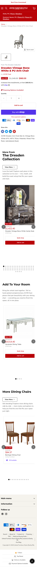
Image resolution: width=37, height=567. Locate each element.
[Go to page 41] (10, 269)
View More (9, 167)
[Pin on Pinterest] (14, 131)
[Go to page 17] (31, 266)
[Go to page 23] (10, 268)
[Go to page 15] (28, 266)
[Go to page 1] (3, 266)
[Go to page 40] (8, 269)
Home (3, 24)
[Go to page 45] (17, 269)
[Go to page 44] (15, 269)
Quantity (3, 93)
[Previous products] (4, 227)
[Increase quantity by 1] (19, 98)
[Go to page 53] (31, 269)
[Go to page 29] (21, 268)
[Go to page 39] (7, 269)
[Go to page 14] (26, 266)
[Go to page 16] (29, 266)
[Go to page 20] (5, 268)
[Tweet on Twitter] (6, 131)
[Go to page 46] (19, 269)
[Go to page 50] (26, 269)
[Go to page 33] (28, 268)
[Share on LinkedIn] (10, 131)
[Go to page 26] (15, 268)
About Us (12, 534)
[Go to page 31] (24, 268)
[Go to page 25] (14, 268)
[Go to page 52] (29, 269)
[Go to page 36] (33, 268)
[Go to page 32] (26, 268)
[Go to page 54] (33, 269)
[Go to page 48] (22, 269)
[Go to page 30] (22, 268)
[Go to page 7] (14, 266)
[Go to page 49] (24, 269)
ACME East (7, 74)
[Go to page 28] (19, 268)
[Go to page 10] (19, 266)
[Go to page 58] (21, 271)
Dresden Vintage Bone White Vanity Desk (19, 231)
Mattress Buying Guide (20, 536)
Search (5, 534)
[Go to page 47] (21, 269)
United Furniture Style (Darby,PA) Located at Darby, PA (17, 539)
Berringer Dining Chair (13, 455)
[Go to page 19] (3, 268)
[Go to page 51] (28, 269)
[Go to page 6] (12, 266)
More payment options (18, 117)
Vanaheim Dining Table (13, 344)
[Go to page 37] (3, 269)
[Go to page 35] (31, 268)
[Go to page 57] (19, 271)
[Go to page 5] (10, 266)
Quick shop (20, 238)
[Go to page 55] (15, 271)
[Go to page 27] (17, 268)
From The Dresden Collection (11, 65)
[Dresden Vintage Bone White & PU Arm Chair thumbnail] (6, 57)
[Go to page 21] (7, 268)
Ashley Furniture (9, 457)
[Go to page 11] (21, 266)
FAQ (9, 536)
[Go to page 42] (12, 269)
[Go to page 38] (5, 269)
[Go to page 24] (12, 268)
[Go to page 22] (8, 268)
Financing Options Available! (13, 90)
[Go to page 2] (5, 266)
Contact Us (20, 534)
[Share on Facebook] (2, 131)
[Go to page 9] (17, 266)
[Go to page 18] (33, 266)
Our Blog (18, 542)
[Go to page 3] (7, 266)
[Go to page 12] (22, 266)
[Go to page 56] (17, 271)
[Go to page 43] (14, 269)
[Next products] (33, 227)
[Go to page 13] (24, 266)
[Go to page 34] (29, 268)
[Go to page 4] (8, 266)
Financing (29, 534)
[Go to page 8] (15, 266)
